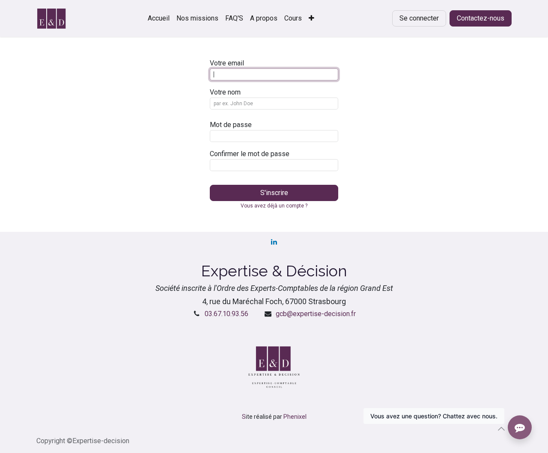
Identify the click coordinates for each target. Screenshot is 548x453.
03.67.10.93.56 (226, 314)
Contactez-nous (480, 18)
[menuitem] (158, 18)
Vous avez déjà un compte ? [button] (274, 206)
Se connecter (419, 18)
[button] (501, 428)
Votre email (227, 63)
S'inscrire (274, 193)
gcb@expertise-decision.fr (316, 314)
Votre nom (225, 92)
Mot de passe (231, 125)
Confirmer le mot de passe (249, 154)
